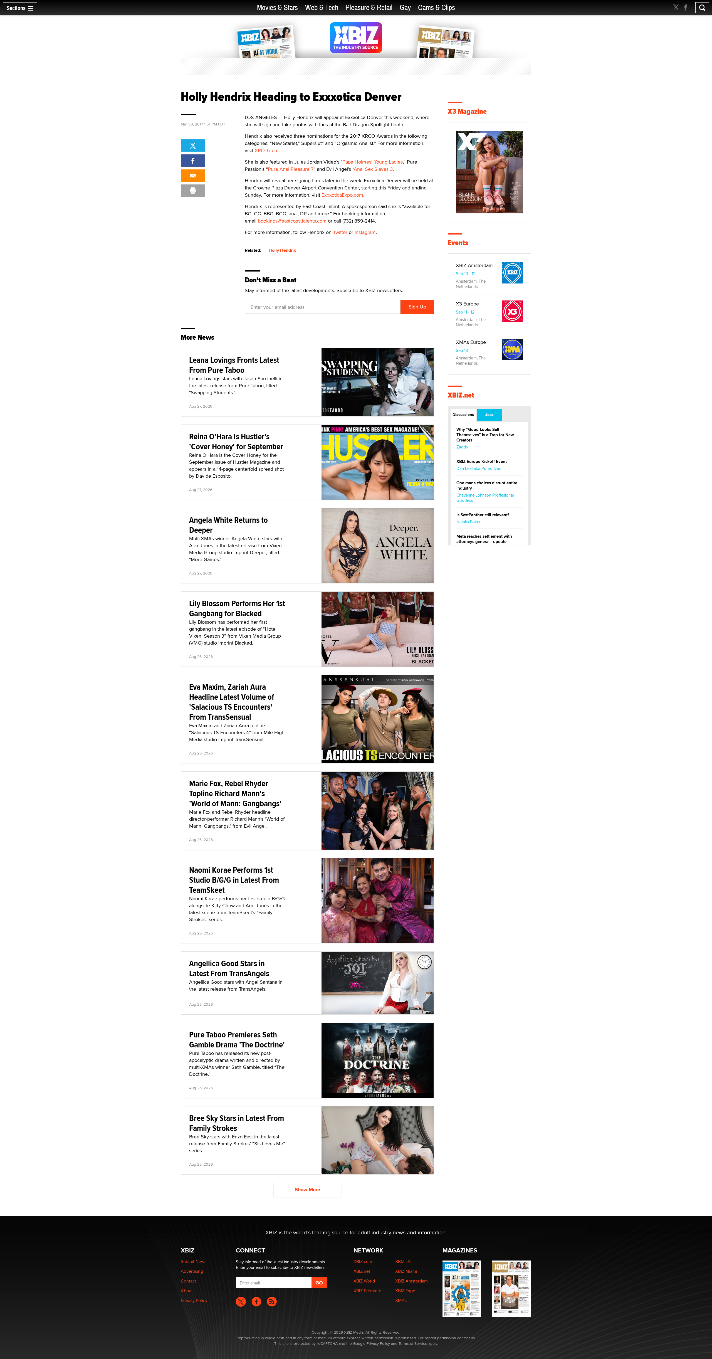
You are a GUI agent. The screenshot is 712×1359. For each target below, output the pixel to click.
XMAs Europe (471, 342)
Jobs (489, 414)
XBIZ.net (461, 395)
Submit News (193, 1261)
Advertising (192, 1271)
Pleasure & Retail (368, 8)
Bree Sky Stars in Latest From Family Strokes (236, 1123)
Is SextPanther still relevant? (483, 515)
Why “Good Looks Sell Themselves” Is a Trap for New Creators (485, 434)
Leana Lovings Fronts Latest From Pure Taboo (234, 365)
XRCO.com (266, 150)
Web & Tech (321, 8)
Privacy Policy (194, 1300)
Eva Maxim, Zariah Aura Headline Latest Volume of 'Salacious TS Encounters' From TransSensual (231, 702)
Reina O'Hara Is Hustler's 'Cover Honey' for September (236, 441)
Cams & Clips (436, 8)
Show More (307, 1189)
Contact (188, 1281)
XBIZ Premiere (367, 1291)
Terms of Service (413, 1343)
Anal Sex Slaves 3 (373, 169)
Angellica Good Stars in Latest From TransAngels (229, 968)
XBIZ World (364, 1281)
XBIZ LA (403, 1261)
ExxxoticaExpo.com (342, 194)
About (187, 1291)
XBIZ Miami (406, 1271)
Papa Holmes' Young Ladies (372, 161)
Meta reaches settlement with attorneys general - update (484, 539)
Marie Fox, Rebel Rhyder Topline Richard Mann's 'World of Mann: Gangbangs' (235, 793)
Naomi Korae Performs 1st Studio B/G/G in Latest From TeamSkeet (234, 880)
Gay (405, 8)
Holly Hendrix (282, 250)
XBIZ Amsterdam (474, 265)
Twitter (340, 232)
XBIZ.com (362, 1261)
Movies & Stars (277, 8)
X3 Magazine (467, 111)
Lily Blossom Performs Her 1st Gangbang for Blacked (237, 608)
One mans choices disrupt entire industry (486, 485)
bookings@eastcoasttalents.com (292, 220)
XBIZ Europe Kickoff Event (481, 461)
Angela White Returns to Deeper (228, 525)
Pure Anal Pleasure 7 (290, 169)
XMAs (401, 1300)
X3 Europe (467, 303)
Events (458, 242)
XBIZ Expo (405, 1291)
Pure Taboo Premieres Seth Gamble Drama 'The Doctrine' (237, 1039)
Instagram (365, 232)
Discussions (463, 414)
